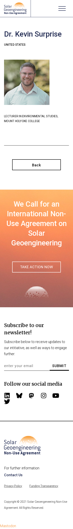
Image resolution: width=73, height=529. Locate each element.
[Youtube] (56, 396)
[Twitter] (7, 402)
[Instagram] (44, 396)
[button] (62, 8)
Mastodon (8, 526)
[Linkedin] (7, 396)
